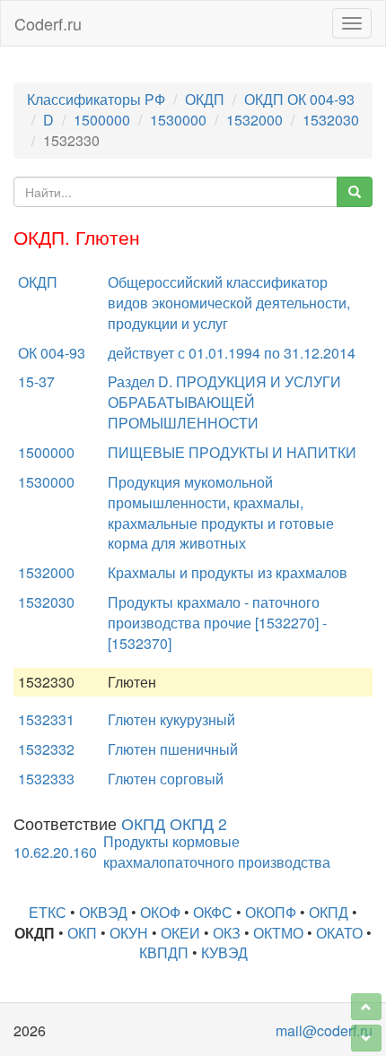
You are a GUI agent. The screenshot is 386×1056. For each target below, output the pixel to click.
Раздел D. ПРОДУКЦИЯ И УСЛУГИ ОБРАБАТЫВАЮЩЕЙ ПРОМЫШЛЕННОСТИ (224, 402)
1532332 (46, 749)
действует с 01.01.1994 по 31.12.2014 (231, 352)
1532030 (331, 119)
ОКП (82, 932)
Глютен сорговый (166, 778)
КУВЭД (224, 952)
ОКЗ (227, 932)
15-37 (36, 381)
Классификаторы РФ (96, 99)
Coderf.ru (48, 23)
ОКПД (328, 912)
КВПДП (164, 952)
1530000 (178, 119)
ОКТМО (278, 932)
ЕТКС (47, 912)
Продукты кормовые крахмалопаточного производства (216, 851)
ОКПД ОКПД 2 (174, 823)
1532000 (254, 119)
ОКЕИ (180, 932)
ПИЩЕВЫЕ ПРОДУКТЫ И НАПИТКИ (232, 452)
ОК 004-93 (51, 352)
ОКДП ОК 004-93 (299, 99)
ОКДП (204, 99)
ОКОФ (160, 912)
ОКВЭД (103, 912)
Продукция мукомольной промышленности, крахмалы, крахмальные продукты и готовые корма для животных (221, 513)
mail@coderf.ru (324, 1030)
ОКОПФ (270, 912)
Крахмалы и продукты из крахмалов (227, 572)
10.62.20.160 (55, 852)
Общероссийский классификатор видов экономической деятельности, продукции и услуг (229, 302)
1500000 (102, 119)
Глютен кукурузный (171, 719)
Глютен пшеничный (173, 749)
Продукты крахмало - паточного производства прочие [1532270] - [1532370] (217, 623)
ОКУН (129, 932)
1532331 (46, 719)
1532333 (46, 778)
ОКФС (212, 912)
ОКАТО (339, 932)
